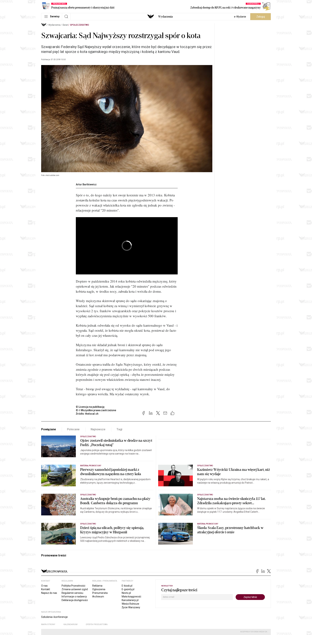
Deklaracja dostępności (75, 600)
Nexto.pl (126, 592)
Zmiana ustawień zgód (75, 589)
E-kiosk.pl (127, 585)
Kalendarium (70, 624)
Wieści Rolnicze (130, 603)
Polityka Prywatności (73, 585)
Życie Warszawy (131, 607)
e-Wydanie (240, 16)
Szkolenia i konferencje (54, 616)
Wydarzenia (165, 16)
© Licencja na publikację (90, 406)
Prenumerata (100, 592)
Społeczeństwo (79, 25)
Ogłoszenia (98, 589)
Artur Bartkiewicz (86, 184)
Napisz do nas (49, 592)
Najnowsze (98, 429)
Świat (65, 25)
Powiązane (48, 429)
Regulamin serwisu (72, 592)
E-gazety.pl (128, 589)
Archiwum (98, 596)
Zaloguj (260, 16)
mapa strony (48, 624)
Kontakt (45, 589)
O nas (44, 585)
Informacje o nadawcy (74, 596)
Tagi (119, 429)
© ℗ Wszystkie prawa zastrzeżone (96, 410)
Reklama (97, 585)
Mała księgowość (131, 596)
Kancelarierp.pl (130, 600)
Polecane (73, 429)
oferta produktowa (97, 624)
